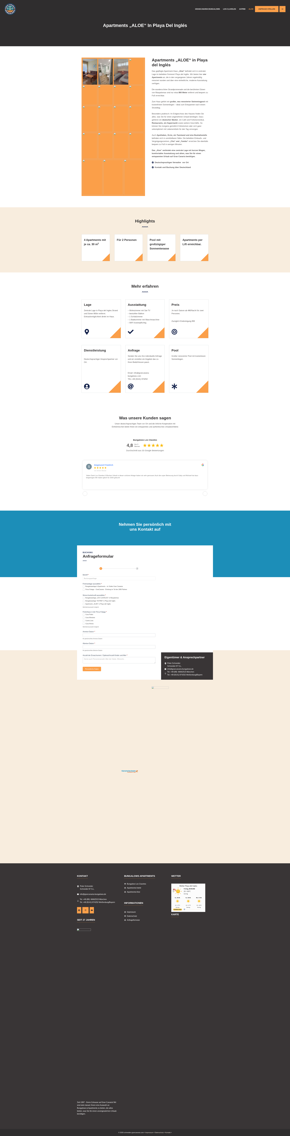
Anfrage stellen (266, 9)
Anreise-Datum (89, 632)
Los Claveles (229, 9)
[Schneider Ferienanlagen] (10, 9)
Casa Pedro (89, 614)
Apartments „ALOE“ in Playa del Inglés (98, 604)
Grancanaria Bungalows (207, 9)
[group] (119, 568)
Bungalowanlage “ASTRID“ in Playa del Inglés (100, 601)
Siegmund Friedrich (103, 465)
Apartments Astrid (134, 888)
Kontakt (168, 1132)
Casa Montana (90, 617)
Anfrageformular (133, 920)
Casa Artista (89, 623)
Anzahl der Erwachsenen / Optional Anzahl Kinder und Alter (105, 655)
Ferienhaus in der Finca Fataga (95, 612)
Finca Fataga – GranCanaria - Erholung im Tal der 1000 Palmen (106, 589)
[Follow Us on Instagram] (282, 9)
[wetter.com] (177, 910)
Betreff (86, 575)
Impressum (131, 912)
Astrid (242, 9)
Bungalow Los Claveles (136, 884)
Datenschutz (132, 916)
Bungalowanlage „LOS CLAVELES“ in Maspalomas (102, 598)
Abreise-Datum (89, 643)
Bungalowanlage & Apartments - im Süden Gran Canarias (104, 586)
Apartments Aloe (133, 892)
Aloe (251, 9)
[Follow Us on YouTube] (92, 910)
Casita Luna (89, 620)
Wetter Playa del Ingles (188, 886)
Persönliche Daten (92, 669)
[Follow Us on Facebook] (79, 910)
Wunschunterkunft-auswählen (94, 595)
